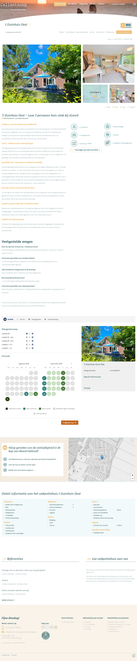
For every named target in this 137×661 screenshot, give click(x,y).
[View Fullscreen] (132, 440)
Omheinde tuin (114, 631)
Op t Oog (87, 629)
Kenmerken (100, 32)
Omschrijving (69, 32)
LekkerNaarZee (68, 622)
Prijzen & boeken (123, 32)
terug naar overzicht (13, 32)
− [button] (132, 478)
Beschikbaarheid (82, 32)
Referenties (110, 32)
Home (109, 39)
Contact (14, 655)
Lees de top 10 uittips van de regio (22, 465)
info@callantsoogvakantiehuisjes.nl (21, 631)
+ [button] (132, 475)
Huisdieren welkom (115, 627)
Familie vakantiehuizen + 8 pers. (120, 624)
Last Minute (5, 655)
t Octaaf (87, 627)
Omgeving (83, 3)
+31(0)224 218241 (13, 627)
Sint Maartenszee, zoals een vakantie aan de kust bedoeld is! (32, 459)
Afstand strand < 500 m (117, 622)
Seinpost (87, 622)
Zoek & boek (117, 39)
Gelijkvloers (113, 629)
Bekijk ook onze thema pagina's (21, 470)
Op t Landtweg (89, 624)
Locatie (92, 32)
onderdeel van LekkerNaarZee (14, 643)
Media (62, 32)
